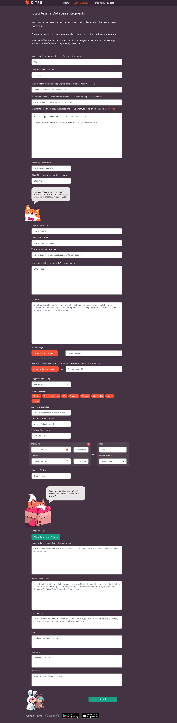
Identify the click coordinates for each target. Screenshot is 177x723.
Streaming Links (38, 613)
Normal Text (53, 117)
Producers (35, 671)
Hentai (36, 401)
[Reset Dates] (88, 444)
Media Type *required (41, 163)
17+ (64, 396)
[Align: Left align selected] (67, 116)
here (73, 34)
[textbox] (77, 138)
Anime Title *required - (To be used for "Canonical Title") (56, 56)
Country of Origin (39, 470)
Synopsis (35, 299)
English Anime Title (39, 225)
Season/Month (105, 456)
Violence (85, 396)
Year (101, 444)
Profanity (74, 396)
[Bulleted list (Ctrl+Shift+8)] (77, 116)
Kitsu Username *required (43, 69)
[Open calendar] (67, 461)
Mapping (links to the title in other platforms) (51, 543)
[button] (44, 353)
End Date (35, 456)
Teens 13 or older (51, 396)
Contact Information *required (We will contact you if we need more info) (63, 84)
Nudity (110, 396)
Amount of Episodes (40, 407)
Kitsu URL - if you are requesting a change (49, 175)
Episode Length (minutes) (42, 418)
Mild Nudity (98, 396)
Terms (39, 715)
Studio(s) (35, 632)
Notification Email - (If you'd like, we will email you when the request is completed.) (67, 97)
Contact (30, 715)
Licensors (35, 652)
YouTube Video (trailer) (41, 430)
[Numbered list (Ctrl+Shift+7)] (72, 116)
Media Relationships (40, 578)
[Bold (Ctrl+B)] (35, 116)
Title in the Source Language (43, 249)
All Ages (36, 396)
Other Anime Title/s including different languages (53, 263)
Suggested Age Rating (40, 379)
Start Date (35, 444)
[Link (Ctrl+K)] (85, 116)
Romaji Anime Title (39, 237)
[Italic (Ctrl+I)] (40, 116)
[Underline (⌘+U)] (45, 116)
